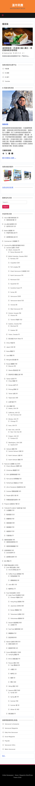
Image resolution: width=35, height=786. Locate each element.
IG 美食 (7, 73)
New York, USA (13, 429)
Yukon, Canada (13, 334)
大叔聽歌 (9, 510)
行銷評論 (9, 535)
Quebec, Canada (13, 324)
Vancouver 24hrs (10, 745)
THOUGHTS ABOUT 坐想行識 (13, 508)
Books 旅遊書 (8, 230)
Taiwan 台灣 (10, 378)
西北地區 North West (14, 338)
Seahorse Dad (8, 53)
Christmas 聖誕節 (11, 470)
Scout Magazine (10, 736)
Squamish (13, 284)
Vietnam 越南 (10, 449)
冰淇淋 (12, 625)
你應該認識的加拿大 (12, 499)
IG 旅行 (7, 77)
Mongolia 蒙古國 (11, 359)
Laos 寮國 (9, 355)
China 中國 (9, 343)
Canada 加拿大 (15, 43)
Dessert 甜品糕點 (13, 622)
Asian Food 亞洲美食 (14, 595)
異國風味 (11, 633)
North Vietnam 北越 (14, 455)
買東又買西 (11, 644)
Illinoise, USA (12, 419)
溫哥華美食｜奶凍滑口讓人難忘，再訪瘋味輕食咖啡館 (17, 49)
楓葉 (11, 678)
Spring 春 (13, 697)
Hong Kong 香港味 (15, 601)
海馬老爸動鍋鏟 (10, 546)
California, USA (13, 412)
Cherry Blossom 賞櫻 (12, 466)
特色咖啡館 (13, 576)
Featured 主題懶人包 (10, 464)
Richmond (13, 279)
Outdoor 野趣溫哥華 (12, 491)
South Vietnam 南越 (14, 459)
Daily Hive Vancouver (11, 732)
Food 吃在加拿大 (11, 593)
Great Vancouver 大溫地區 (18, 271)
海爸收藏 (9, 523)
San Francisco (14, 415)
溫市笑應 (17, 5)
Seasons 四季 (12, 690)
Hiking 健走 (11, 686)
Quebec (12, 330)
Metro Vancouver (10, 749)
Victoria (12, 305)
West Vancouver (15, 309)
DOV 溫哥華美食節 (11, 474)
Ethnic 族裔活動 (13, 659)
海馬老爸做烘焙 (10, 542)
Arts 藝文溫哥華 (9, 224)
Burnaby (6, 43)
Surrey (12, 292)
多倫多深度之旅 (10, 233)
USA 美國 (9, 406)
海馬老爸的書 (10, 220)
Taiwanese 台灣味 (15, 614)
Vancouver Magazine (11, 728)
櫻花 (11, 682)
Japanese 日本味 (15, 606)
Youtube (7, 81)
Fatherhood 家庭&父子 (13, 483)
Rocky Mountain (15, 252)
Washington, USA (13, 442)
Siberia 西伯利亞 (13, 370)
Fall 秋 (12, 692)
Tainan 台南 (11, 393)
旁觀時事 (9, 518)
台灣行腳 (11, 402)
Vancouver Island (15, 300)
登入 (3, 756)
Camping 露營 (12, 654)
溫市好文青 (9, 226)
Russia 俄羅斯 (10, 364)
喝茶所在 (11, 589)
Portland (13, 438)
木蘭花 (12, 669)
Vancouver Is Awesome (12, 724)
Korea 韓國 (9, 351)
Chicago (12, 421)
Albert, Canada (13, 250)
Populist (7, 741)
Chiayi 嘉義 (11, 381)
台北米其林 (9, 552)
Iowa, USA (11, 425)
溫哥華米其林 (10, 557)
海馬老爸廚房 (8, 539)
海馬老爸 (5, 124)
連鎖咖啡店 (13, 580)
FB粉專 (7, 68)
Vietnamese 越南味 (16, 618)
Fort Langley (14, 267)
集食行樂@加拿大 (9, 565)
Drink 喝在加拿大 (11, 567)
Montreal (13, 326)
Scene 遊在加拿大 (11, 652)
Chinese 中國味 (15, 597)
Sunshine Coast (15, 288)
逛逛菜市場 (11, 648)
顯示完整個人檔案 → (9, 158)
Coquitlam (13, 263)
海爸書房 (9, 527)
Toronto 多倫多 (14, 319)
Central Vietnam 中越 (14, 451)
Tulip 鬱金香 (14, 665)
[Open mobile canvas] (3, 15)
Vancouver (13, 296)
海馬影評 (9, 531)
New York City (14, 432)
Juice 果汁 (11, 584)
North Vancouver (15, 275)
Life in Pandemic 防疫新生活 (14, 487)
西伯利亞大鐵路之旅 (14, 374)
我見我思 (9, 514)
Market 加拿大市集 (12, 641)
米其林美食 (7, 550)
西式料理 (11, 637)
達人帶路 (7, 561)
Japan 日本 (9, 347)
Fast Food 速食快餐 (14, 629)
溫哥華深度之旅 (10, 237)
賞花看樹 (11, 713)
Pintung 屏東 (12, 389)
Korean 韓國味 (14, 610)
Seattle (12, 445)
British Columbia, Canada (16, 256)
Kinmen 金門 (12, 385)
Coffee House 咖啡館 (14, 574)
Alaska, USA (12, 408)
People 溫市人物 (11, 495)
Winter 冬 (13, 709)
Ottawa (12, 315)
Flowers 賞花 (12, 663)
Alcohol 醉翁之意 (13, 569)
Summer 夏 (13, 705)
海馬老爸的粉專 (7, 187)
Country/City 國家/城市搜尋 (12, 245)
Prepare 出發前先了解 (10, 504)
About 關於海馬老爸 (10, 217)
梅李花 (12, 673)
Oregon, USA (12, 436)
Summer (12, 701)
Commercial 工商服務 (10, 241)
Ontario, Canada (13, 313)
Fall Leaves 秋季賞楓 (12, 478)
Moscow (11, 366)
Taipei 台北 (11, 398)
